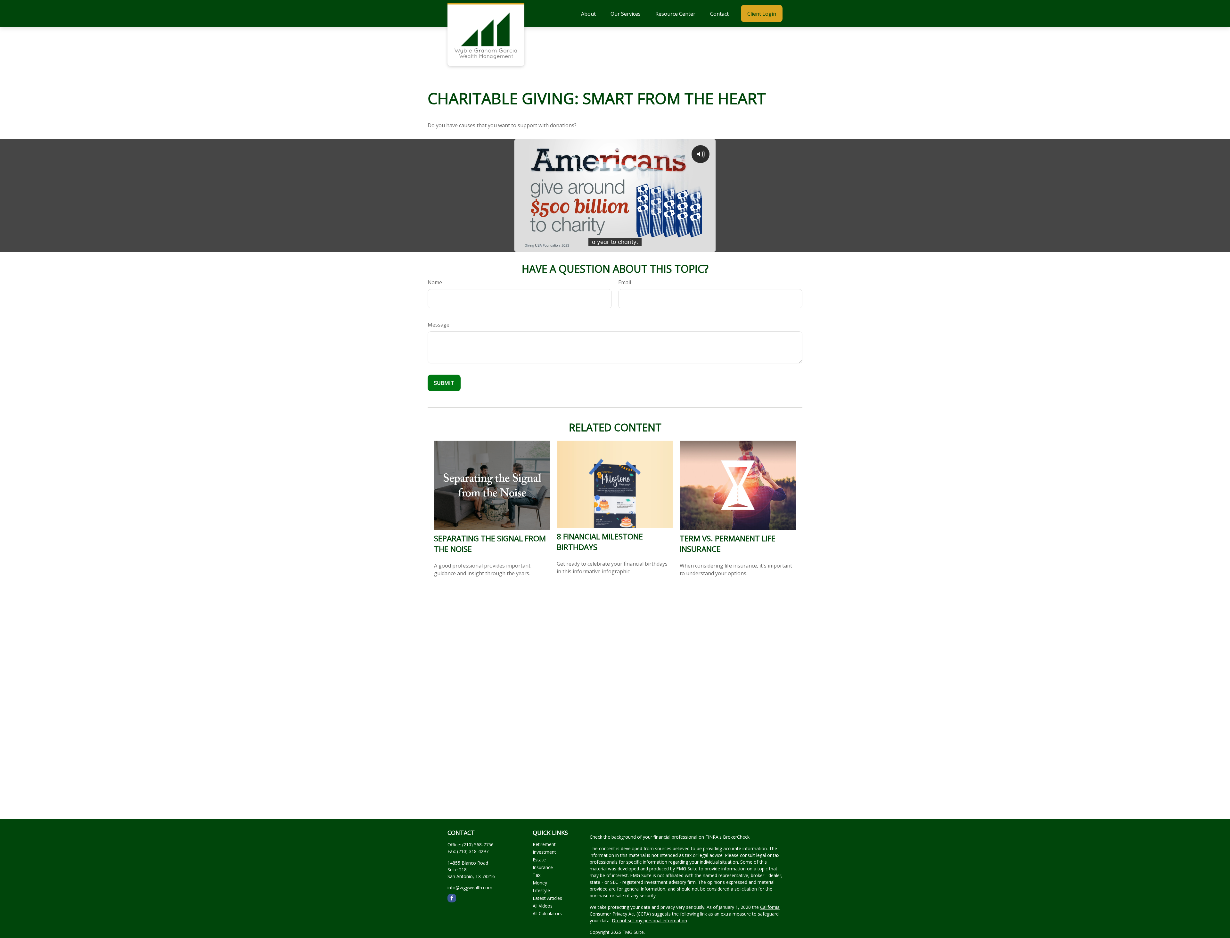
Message (438, 324)
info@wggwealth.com (469, 887)
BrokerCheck (736, 837)
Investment (544, 852)
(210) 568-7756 (478, 845)
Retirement (544, 844)
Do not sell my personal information (649, 920)
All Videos (543, 906)
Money (540, 883)
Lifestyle (541, 890)
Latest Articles (547, 898)
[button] (588, 13)
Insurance (543, 867)
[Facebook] (451, 898)
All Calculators (547, 913)
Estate (539, 860)
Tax (536, 875)
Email (624, 282)
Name (435, 282)
